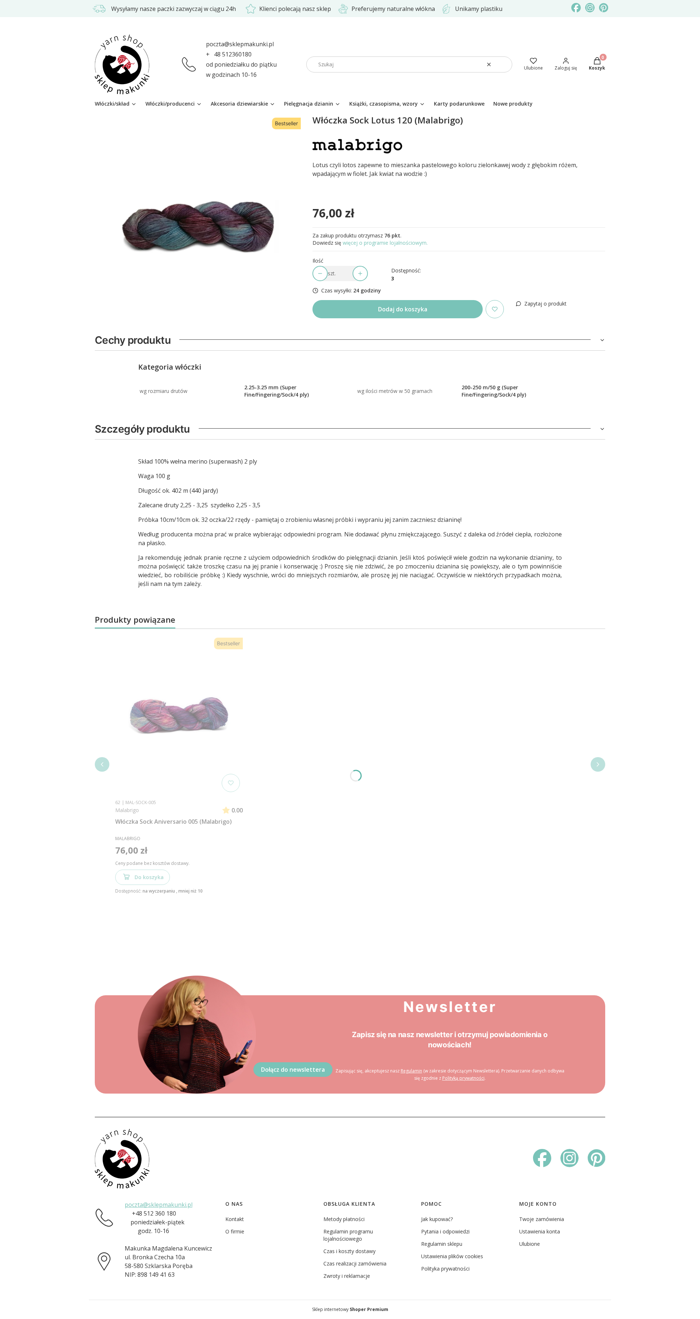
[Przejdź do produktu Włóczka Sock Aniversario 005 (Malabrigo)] (179, 715)
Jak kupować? (437, 1219)
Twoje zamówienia (541, 1219)
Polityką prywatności (463, 1078)
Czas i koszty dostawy (349, 1251)
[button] (503, 64)
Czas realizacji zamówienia (354, 1263)
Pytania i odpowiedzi (445, 1231)
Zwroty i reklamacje (346, 1275)
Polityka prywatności (445, 1268)
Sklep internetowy (350, 1309)
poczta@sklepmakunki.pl (240, 44)
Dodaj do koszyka (402, 309)
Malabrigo (127, 810)
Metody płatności (344, 1219)
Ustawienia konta (539, 1231)
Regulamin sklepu (441, 1243)
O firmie (234, 1231)
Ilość (317, 260)
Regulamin (411, 1071)
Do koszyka (149, 877)
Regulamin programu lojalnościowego (348, 1235)
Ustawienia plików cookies (452, 1256)
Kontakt (234, 1219)
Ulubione (529, 1243)
